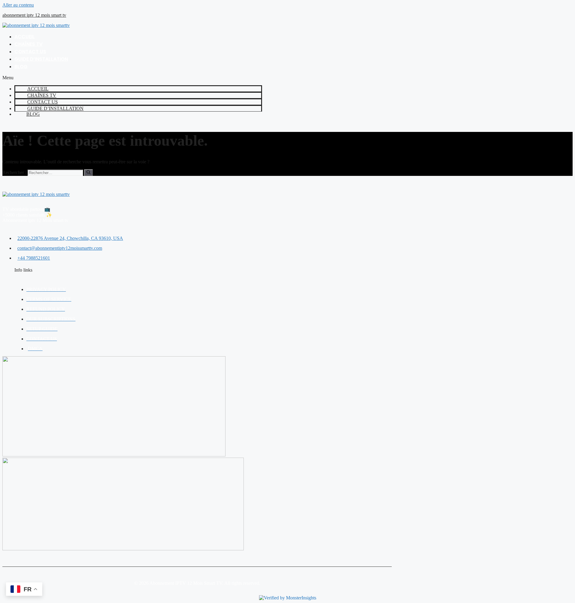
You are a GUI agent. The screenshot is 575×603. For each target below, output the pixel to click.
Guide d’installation (41, 59)
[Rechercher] (88, 172)
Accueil (24, 36)
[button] (132, 77)
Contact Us (30, 51)
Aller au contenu (18, 4)
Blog (21, 66)
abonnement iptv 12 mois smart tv (34, 15)
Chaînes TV (28, 44)
